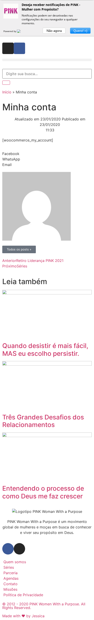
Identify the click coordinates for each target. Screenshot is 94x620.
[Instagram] (8, 48)
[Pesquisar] (6, 83)
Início (6, 92)
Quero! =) (80, 31)
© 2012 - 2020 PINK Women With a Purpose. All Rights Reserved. (43, 606)
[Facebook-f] (19, 48)
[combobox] (47, 74)
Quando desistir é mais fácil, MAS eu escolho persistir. (45, 349)
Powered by (10, 31)
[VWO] (21, 31)
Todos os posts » (19, 249)
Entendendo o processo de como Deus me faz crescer (43, 492)
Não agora (54, 31)
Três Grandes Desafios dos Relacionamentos (43, 421)
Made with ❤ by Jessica (23, 616)
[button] (47, 60)
